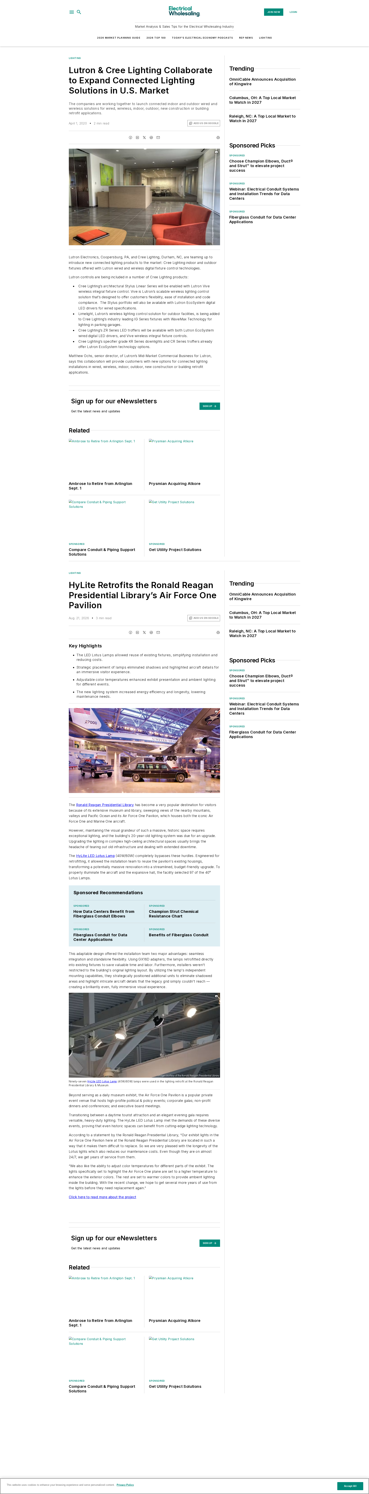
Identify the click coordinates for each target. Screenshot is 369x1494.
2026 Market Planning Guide (118, 37)
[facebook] (130, 137)
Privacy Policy (125, 1484)
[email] (158, 137)
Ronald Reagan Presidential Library (105, 805)
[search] (79, 12)
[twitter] (144, 137)
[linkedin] (137, 137)
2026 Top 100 (156, 37)
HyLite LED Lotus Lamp (95, 856)
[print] (218, 137)
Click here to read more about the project (102, 1197)
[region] (184, 1486)
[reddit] (151, 137)
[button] (72, 12)
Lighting (265, 37)
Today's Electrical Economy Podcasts (202, 37)
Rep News (246, 37)
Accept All (350, 1486)
